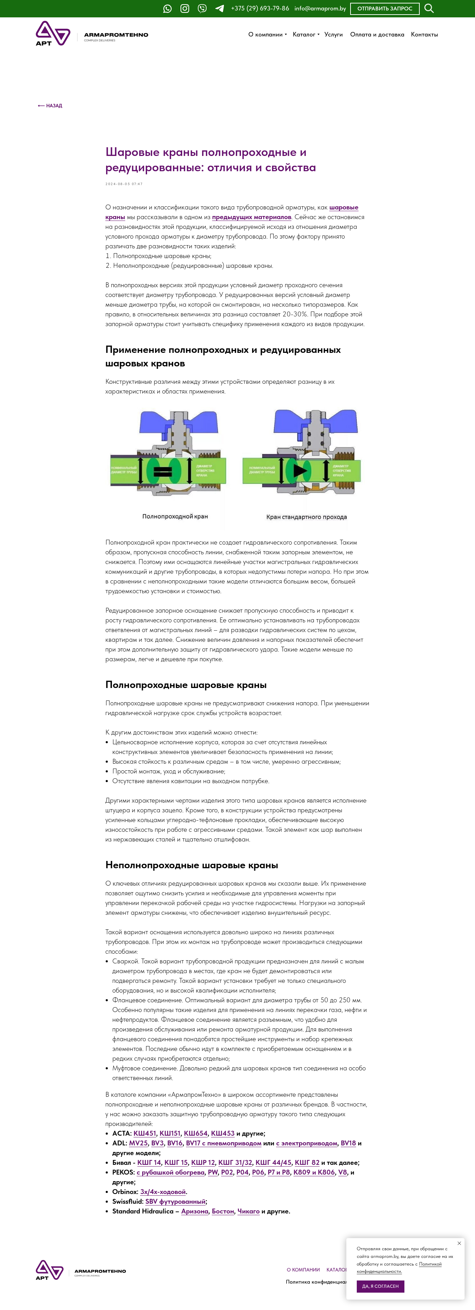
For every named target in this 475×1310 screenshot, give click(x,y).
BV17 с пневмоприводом (223, 1143)
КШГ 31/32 (235, 1162)
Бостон (223, 1211)
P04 (242, 1172)
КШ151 (170, 1133)
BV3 (157, 1143)
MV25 (138, 1143)
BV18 (348, 1143)
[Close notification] (459, 1243)
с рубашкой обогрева (170, 1172)
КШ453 (223, 1133)
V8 (342, 1172)
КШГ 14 (149, 1162)
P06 (258, 1172)
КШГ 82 (307, 1162)
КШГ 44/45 (273, 1162)
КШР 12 (203, 1162)
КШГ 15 (176, 1162)
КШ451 (145, 1133)
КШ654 (196, 1133)
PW (213, 1172)
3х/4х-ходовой (163, 1191)
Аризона (194, 1211)
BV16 (175, 1143)
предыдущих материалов (251, 217)
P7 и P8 (279, 1172)
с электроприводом (306, 1143)
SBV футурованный (175, 1201)
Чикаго (249, 1211)
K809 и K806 (314, 1172)
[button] (385, 9)
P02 (227, 1172)
